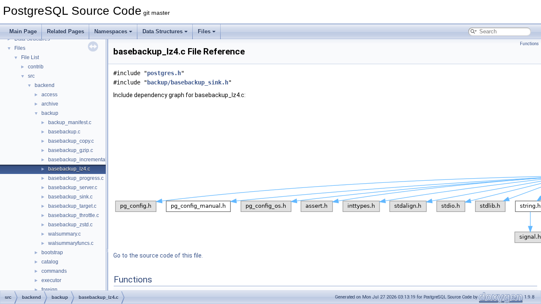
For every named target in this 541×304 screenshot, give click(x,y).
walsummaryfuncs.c (70, 243)
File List (30, 57)
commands (54, 271)
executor (51, 280)
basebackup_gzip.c (70, 150)
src (31, 76)
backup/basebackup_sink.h (187, 82)
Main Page (23, 31)
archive (49, 104)
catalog (49, 262)
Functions (529, 43)
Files (204, 31)
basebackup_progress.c (76, 178)
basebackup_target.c (72, 206)
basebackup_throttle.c (73, 215)
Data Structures (162, 31)
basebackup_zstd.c (70, 225)
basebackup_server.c (72, 187)
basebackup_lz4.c (69, 169)
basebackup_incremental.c (79, 160)
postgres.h (164, 73)
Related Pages (65, 31)
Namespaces (110, 31)
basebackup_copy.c (71, 141)
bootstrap (52, 252)
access (49, 95)
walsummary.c (64, 234)
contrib (36, 67)
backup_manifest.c (69, 122)
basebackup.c (64, 132)
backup (49, 113)
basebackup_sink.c (70, 197)
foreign (49, 290)
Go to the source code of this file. (158, 255)
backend (45, 85)
